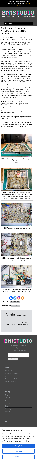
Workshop (8, 370)
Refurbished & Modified (13, 373)
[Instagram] (18, 298)
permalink (15, 306)
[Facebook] (11, 298)
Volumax (4, 63)
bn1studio (22, 37)
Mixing (7, 395)
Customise (18, 451)
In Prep (7, 376)
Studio (7, 403)
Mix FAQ (8, 409)
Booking (8, 406)
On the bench (15, 301)
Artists (7, 398)
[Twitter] (15, 298)
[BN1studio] (18, 15)
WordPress (22, 350)
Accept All (18, 446)
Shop (7, 425)
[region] (18, 444)
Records (8, 400)
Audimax (7, 42)
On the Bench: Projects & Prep (17, 324)
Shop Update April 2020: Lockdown (18, 316)
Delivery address (11, 381)
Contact (8, 411)
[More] (22, 298)
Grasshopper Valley (11, 379)
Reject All (18, 456)
